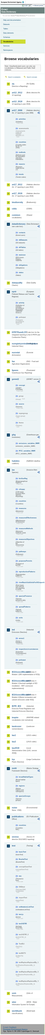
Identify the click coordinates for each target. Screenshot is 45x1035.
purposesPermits (22, 561)
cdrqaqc (22, 489)
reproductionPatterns (22, 572)
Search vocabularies (14, 77)
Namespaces (8, 50)
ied (13, 630)
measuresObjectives (22, 539)
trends (21, 174)
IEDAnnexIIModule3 (19, 681)
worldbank (17, 1011)
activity (21, 303)
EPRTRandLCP (19, 332)
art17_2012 (17, 184)
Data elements (8, 33)
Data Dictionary (21, 15)
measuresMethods (22, 528)
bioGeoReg (22, 478)
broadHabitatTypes (22, 777)
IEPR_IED (16, 706)
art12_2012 (17, 93)
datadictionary (19, 224)
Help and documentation (12, 20)
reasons (22, 164)
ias (13, 470)
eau (20, 876)
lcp (13, 759)
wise (14, 1002)
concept (22, 385)
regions (22, 786)
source (21, 404)
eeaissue (22, 255)
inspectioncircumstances (22, 649)
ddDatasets (22, 240)
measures (22, 508)
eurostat (16, 352)
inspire (15, 717)
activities (22, 119)
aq (13, 84)
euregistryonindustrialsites (19, 344)
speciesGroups (22, 796)
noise (14, 808)
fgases (15, 370)
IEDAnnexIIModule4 (19, 695)
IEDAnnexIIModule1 (19, 672)
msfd (14, 768)
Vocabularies (8, 42)
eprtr (14, 292)
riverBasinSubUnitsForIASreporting (22, 582)
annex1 (21, 638)
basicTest (22, 852)
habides (16, 461)
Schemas (6, 37)
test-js (21, 914)
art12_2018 (17, 101)
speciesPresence (22, 596)
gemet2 (15, 379)
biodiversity (17, 202)
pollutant (22, 660)
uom (14, 993)
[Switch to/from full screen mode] (30, 5)
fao (13, 361)
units (21, 618)
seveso (15, 837)
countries (22, 142)
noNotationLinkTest (22, 907)
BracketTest (22, 859)
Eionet (13, 15)
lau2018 (15, 748)
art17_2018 (17, 193)
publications (18, 816)
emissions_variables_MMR (22, 443)
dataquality (17, 283)
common (16, 215)
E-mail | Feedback (9, 1027)
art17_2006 (17, 110)
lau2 (14, 742)
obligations (22, 265)
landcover (16, 726)
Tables (5, 29)
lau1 (14, 735)
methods (22, 152)
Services (6, 46)
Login (26, 5)
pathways (22, 551)
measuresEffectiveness (22, 518)
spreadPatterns (22, 607)
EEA (13, 2)
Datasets (6, 24)
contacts (22, 233)
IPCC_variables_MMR (22, 451)
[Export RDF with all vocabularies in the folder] (39, 113)
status (21, 272)
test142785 (22, 924)
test (13, 846)
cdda (14, 209)
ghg (14, 435)
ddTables (22, 247)
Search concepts (32, 77)
